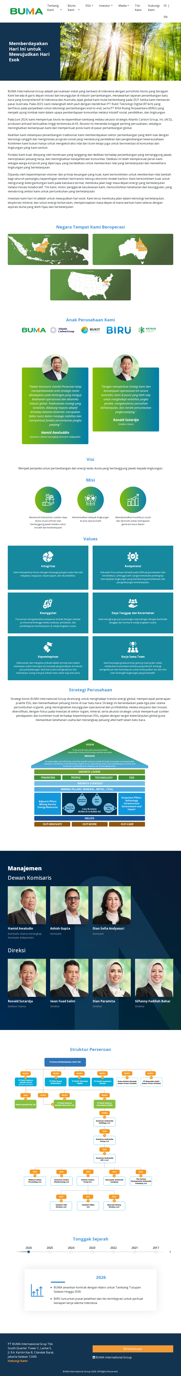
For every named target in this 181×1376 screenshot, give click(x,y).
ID (165, 6)
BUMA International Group (113, 1357)
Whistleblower (132, 1349)
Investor (104, 6)
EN (166, 17)
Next (170, 1252)
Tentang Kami (53, 8)
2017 (156, 1248)
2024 (71, 1248)
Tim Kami (138, 8)
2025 (50, 1248)
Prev (11, 1252)
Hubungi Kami (154, 8)
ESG (88, 6)
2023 (92, 1248)
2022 (113, 1248)
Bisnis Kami (72, 8)
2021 (135, 1248)
